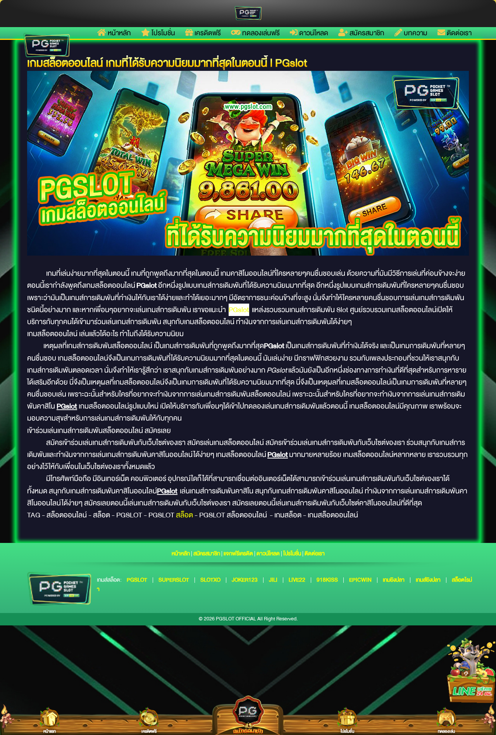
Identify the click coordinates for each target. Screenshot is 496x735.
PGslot (239, 310)
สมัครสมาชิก (366, 33)
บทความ (414, 33)
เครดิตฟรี (207, 33)
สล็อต (184, 515)
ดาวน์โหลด (313, 33)
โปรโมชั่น (162, 33)
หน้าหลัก (118, 33)
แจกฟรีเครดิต (238, 553)
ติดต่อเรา (458, 33)
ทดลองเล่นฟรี (260, 33)
